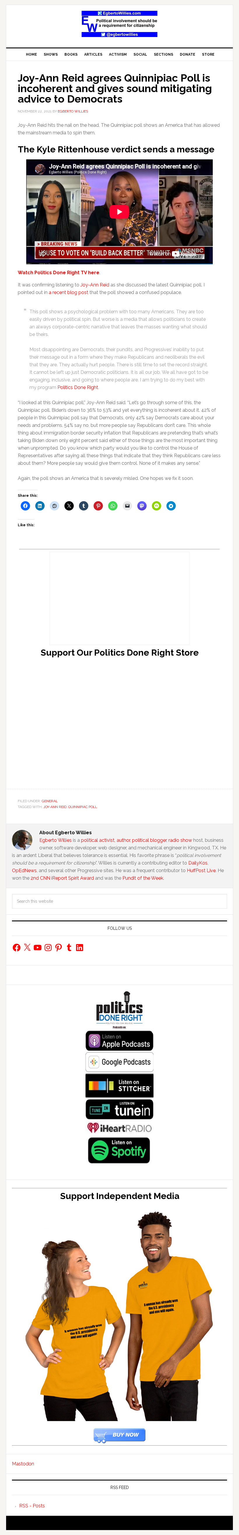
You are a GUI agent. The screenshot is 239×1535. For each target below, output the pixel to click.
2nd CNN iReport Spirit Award (62, 878)
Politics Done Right (77, 387)
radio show (180, 840)
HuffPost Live (201, 870)
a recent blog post (68, 292)
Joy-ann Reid (54, 807)
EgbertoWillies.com (119, 24)
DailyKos (198, 863)
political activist (98, 840)
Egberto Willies (55, 840)
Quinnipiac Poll (82, 807)
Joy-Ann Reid (94, 285)
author (123, 840)
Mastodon (23, 1464)
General (50, 801)
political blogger (149, 840)
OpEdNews (24, 870)
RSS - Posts (32, 1505)
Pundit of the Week (142, 878)
